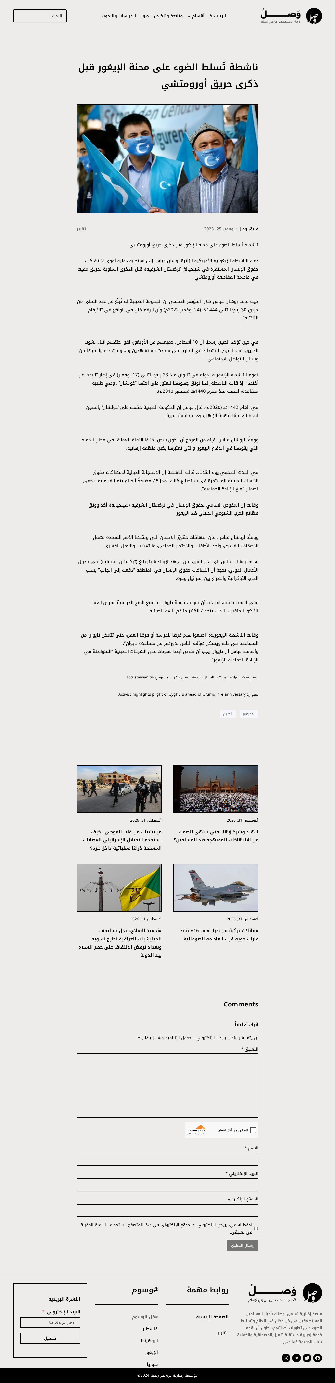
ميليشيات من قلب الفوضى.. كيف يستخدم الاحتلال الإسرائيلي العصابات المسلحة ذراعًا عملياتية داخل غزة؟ (122, 840)
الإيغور (151, 1352)
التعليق (249, 1049)
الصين (228, 713)
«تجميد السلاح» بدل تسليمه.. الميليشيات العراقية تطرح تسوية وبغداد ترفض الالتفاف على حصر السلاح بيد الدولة (120, 942)
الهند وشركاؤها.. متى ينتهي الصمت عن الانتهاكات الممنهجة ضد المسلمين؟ (216, 836)
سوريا (152, 1364)
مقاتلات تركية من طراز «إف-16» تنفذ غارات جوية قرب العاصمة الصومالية (219, 934)
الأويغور (249, 713)
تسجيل (50, 1338)
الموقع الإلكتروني (242, 1199)
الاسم (251, 1148)
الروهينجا (149, 1340)
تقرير (81, 229)
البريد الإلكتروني (241, 1173)
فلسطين (149, 1329)
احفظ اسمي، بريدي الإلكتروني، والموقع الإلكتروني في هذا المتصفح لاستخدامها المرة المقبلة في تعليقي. (166, 1228)
